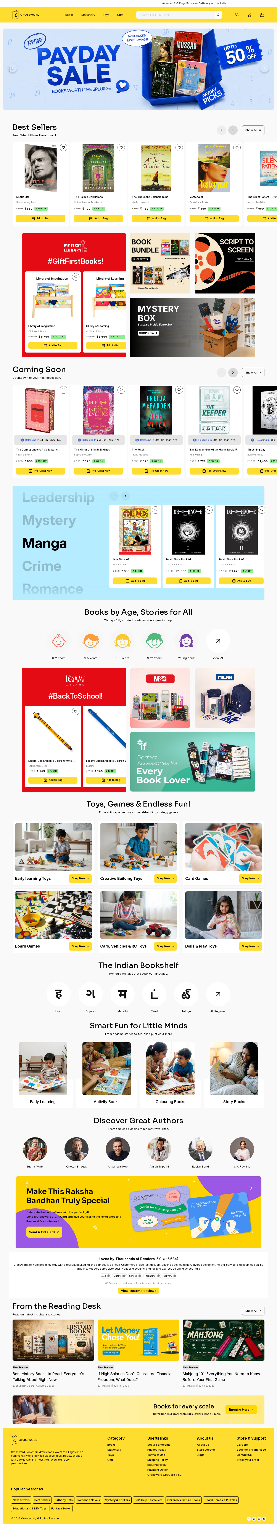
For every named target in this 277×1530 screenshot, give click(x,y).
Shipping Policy (157, 1459)
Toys (106, 14)
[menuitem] (69, 15)
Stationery (88, 14)
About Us (203, 1444)
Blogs (200, 1454)
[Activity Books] (106, 1068)
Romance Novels (88, 1500)
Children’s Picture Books (183, 1500)
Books (69, 14)
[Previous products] (221, 130)
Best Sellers (42, 1500)
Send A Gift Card (42, 1232)
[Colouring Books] (170, 1068)
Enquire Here (239, 1409)
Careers (242, 1444)
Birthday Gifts (64, 1500)
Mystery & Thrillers (117, 1500)
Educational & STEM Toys (30, 1508)
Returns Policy (156, 1464)
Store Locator (206, 1449)
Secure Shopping (159, 1444)
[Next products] (233, 130)
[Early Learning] (43, 1068)
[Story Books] (234, 1068)
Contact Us (244, 1454)
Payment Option (158, 1469)
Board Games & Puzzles (221, 1500)
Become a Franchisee (251, 1449)
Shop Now (78, 878)
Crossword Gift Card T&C (164, 1474)
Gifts (120, 14)
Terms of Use (156, 1454)
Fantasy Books (61, 1508)
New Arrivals (21, 1500)
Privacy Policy (156, 1449)
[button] (237, 14)
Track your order (248, 1459)
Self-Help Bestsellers (149, 1500)
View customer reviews (138, 1291)
